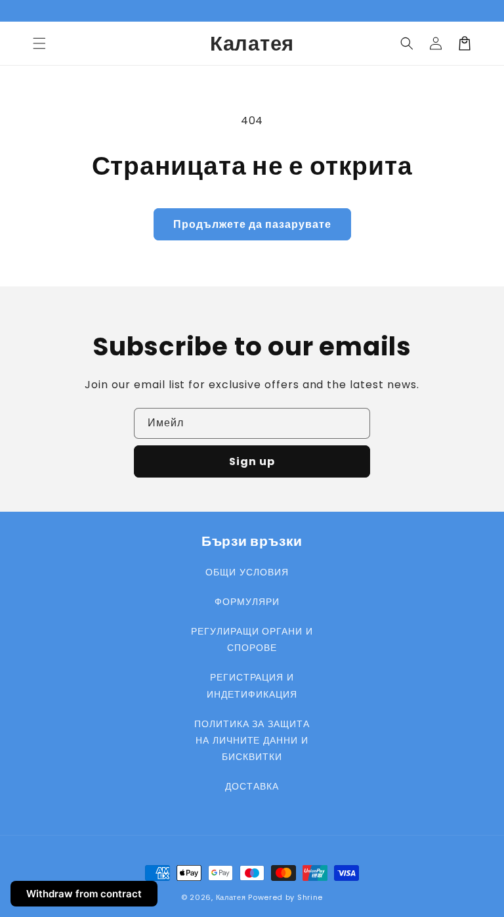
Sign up (252, 461)
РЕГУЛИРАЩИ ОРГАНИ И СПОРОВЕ (252, 639)
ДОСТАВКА (252, 786)
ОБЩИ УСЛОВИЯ (247, 572)
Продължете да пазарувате (252, 224)
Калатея (231, 897)
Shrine (310, 897)
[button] (39, 43)
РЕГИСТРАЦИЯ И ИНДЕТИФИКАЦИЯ (252, 685)
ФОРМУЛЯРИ (247, 601)
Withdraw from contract (84, 893)
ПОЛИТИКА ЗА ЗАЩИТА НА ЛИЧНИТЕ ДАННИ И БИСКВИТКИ (252, 740)
